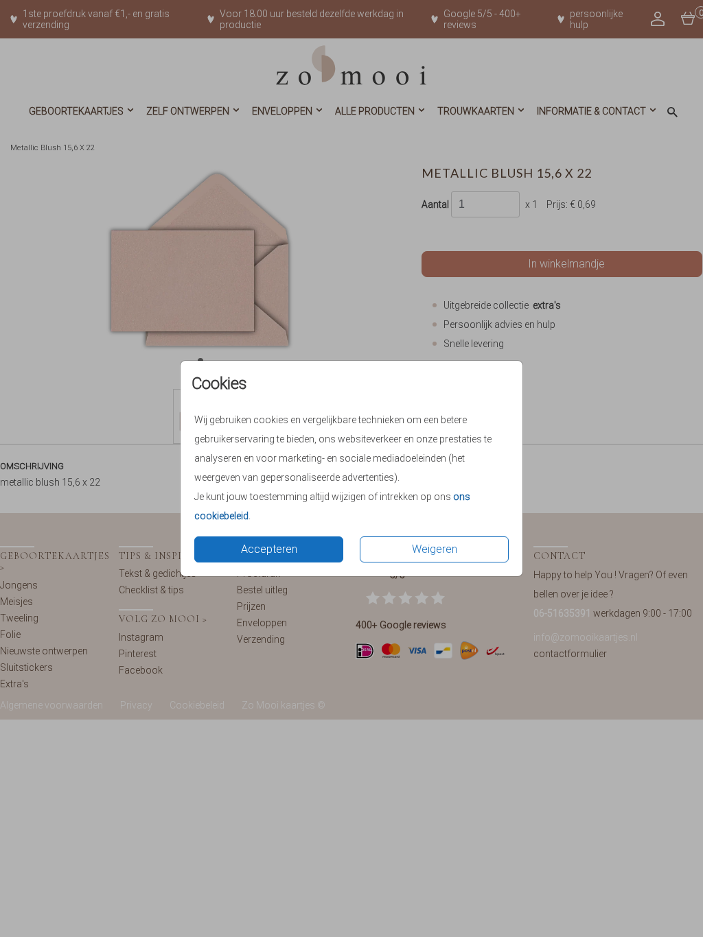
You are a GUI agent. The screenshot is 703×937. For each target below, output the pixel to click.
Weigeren (434, 549)
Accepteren (269, 549)
